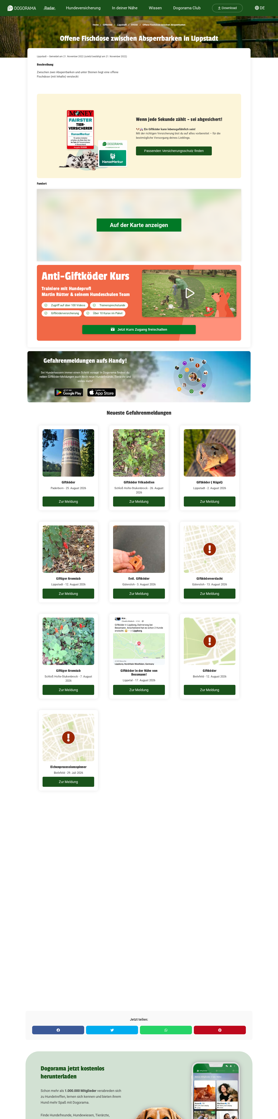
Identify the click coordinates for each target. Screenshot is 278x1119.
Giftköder (107, 24)
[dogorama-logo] (22, 8)
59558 (134, 24)
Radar (49, 8)
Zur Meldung (68, 502)
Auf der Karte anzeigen (139, 225)
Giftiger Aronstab (68, 578)
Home (96, 24)
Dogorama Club (187, 8)
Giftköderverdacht (209, 578)
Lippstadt (121, 24)
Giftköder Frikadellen (139, 482)
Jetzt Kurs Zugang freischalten (141, 329)
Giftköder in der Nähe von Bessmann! (138, 673)
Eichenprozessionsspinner (68, 767)
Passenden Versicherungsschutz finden (174, 151)
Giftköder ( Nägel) (209, 482)
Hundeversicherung (83, 8)
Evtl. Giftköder (138, 578)
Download (229, 8)
